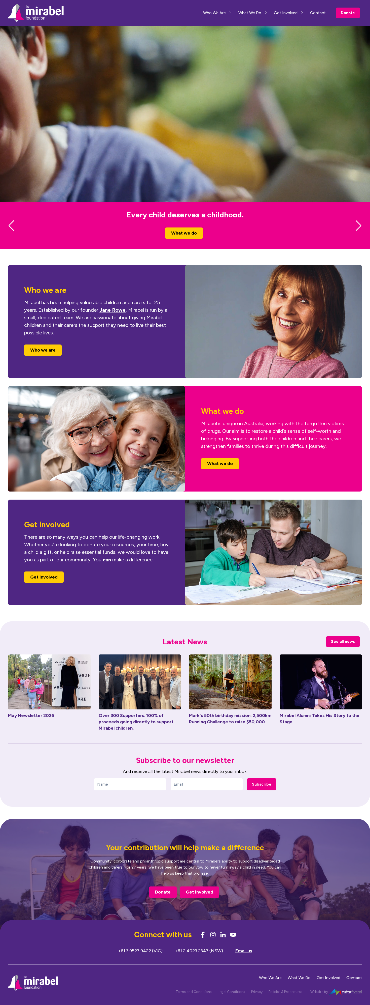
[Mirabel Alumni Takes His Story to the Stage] (321, 691)
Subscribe (261, 793)
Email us (243, 960)
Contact (318, 12)
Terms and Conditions (194, 1001)
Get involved (44, 586)
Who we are (184, 242)
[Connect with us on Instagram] (213, 944)
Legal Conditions (231, 1001)
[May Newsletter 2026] (49, 691)
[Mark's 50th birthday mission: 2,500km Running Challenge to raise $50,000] (230, 691)
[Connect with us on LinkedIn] (223, 944)
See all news (343, 650)
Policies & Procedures (285, 1001)
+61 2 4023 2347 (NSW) (199, 960)
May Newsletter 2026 (31, 724)
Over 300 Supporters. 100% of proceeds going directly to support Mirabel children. (136, 731)
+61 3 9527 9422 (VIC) (140, 960)
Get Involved (286, 12)
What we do (220, 472)
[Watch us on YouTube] (233, 944)
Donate (348, 12)
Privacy (257, 1001)
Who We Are (214, 12)
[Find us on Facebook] (203, 944)
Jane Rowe (112, 319)
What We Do (249, 12)
